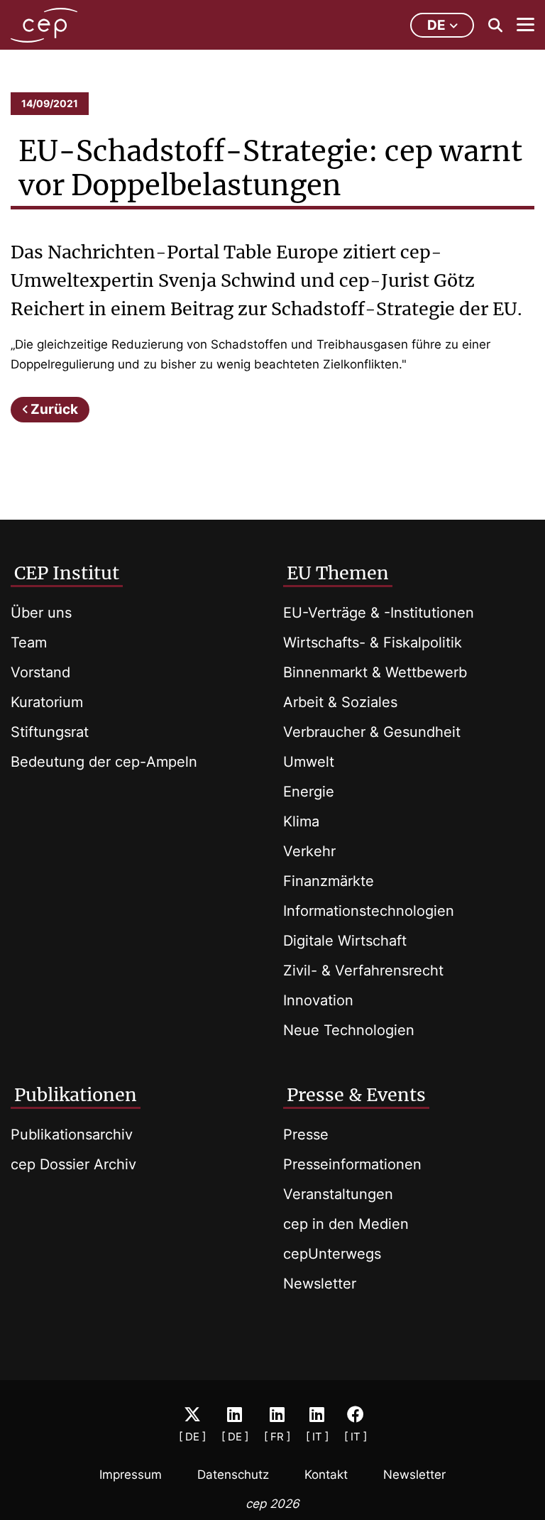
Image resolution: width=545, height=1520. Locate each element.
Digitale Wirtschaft (345, 940)
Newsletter (319, 1283)
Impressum (130, 1474)
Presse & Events (356, 1094)
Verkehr (309, 851)
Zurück (54, 409)
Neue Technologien (348, 1030)
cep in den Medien (346, 1223)
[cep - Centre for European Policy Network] (44, 25)
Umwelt (308, 761)
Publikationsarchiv (72, 1134)
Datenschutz (233, 1474)
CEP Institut (66, 573)
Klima (301, 821)
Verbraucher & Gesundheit (372, 731)
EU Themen (338, 573)
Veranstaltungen (338, 1194)
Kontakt (326, 1474)
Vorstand (40, 672)
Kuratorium (47, 702)
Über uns (41, 612)
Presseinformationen (352, 1164)
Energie (308, 791)
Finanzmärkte (328, 881)
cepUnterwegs (332, 1253)
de (436, 25)
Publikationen (75, 1094)
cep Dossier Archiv (73, 1164)
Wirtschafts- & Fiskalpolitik (372, 642)
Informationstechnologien (368, 910)
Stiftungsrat (50, 731)
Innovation (318, 1000)
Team (29, 642)
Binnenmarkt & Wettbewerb (375, 672)
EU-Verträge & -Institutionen (378, 612)
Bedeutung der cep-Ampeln (104, 761)
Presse (306, 1134)
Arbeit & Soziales (340, 702)
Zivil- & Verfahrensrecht (363, 970)
